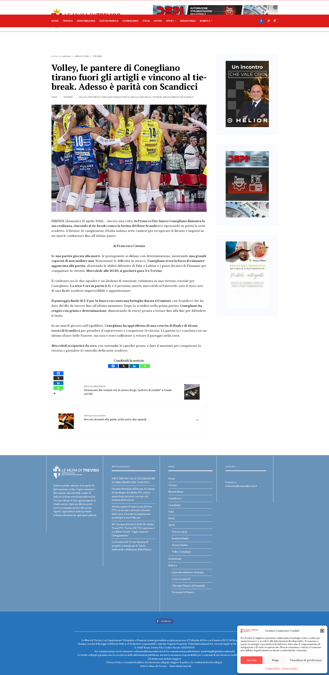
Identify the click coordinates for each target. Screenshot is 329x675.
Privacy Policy (289, 668)
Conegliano (130, 20)
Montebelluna (86, 20)
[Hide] (54, 393)
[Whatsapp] (145, 366)
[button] (322, 630)
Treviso (68, 20)
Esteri (158, 20)
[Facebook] (261, 21)
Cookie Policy (272, 668)
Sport (170, 20)
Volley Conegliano (181, 551)
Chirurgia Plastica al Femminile (188, 585)
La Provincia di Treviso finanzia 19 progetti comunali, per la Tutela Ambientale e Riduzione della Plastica (131, 546)
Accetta (252, 660)
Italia (146, 20)
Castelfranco (108, 20)
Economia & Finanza (183, 592)
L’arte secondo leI (181, 579)
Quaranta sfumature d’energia (188, 572)
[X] (124, 366)
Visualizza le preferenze (306, 660)
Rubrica (205, 20)
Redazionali (188, 20)
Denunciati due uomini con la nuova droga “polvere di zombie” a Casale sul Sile (128, 390)
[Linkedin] (134, 366)
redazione (66, 56)
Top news (97, 56)
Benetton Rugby (180, 538)
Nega (275, 660)
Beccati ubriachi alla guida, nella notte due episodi (115, 418)
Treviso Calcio (179, 532)
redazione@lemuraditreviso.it (241, 486)
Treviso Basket (180, 545)
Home (54, 20)
